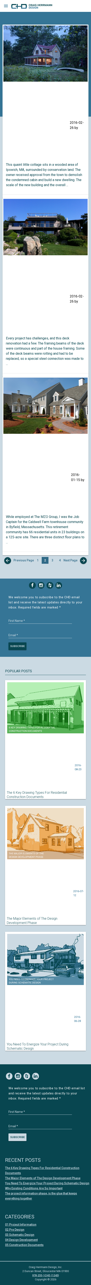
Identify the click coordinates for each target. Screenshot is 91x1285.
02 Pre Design (14, 1229)
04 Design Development (21, 1240)
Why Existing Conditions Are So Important (33, 1188)
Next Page (74, 560)
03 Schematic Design (19, 1234)
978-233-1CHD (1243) (45, 1275)
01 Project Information (20, 1224)
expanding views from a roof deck (36, 323)
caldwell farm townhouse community (37, 502)
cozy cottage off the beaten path (35, 149)
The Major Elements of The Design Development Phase (32, 921)
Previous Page (19, 560)
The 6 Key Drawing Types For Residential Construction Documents (37, 795)
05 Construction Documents (24, 1245)
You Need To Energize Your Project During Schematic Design (37, 1046)
